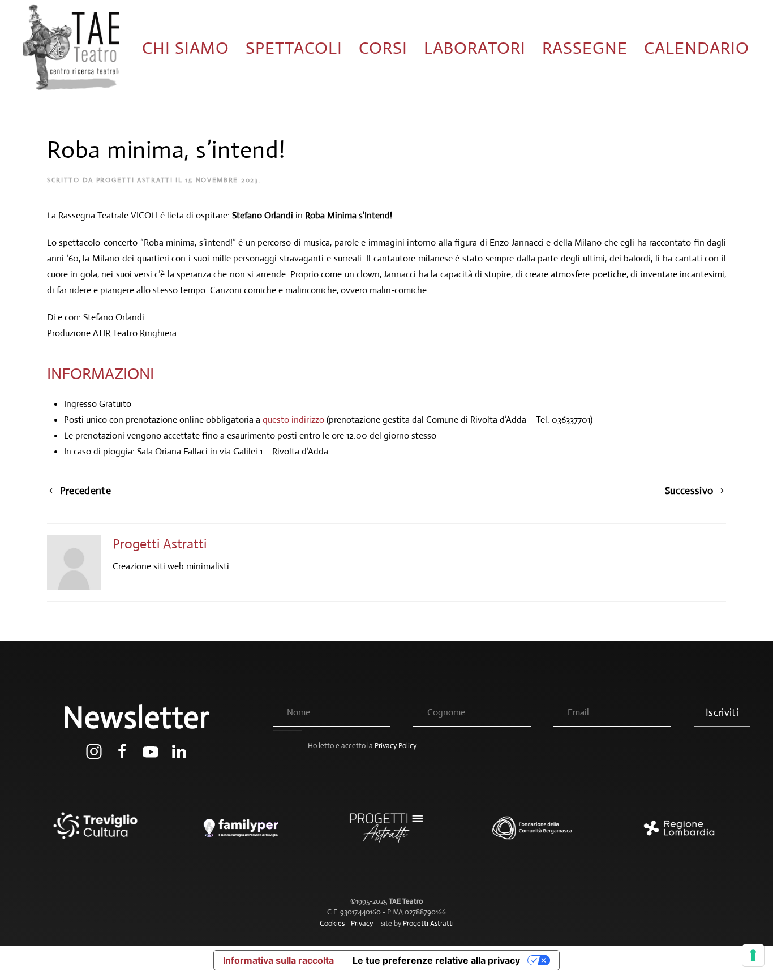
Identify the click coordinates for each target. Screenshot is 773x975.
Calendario (696, 47)
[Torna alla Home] (71, 48)
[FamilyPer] (241, 833)
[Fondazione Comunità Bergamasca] (532, 833)
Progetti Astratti (134, 179)
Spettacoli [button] (294, 47)
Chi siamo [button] (185, 47)
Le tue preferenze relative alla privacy (436, 960)
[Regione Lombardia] (677, 833)
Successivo (689, 490)
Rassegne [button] (585, 47)
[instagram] (93, 751)
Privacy (362, 923)
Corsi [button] (383, 47)
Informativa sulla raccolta (278, 960)
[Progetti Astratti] (386, 833)
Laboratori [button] (475, 47)
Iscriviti (722, 712)
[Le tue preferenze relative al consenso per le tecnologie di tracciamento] (753, 955)
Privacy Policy (395, 745)
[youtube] (150, 751)
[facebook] (122, 751)
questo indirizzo (293, 420)
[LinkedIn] (178, 751)
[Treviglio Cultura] (95, 833)
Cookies (332, 923)
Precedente (85, 490)
